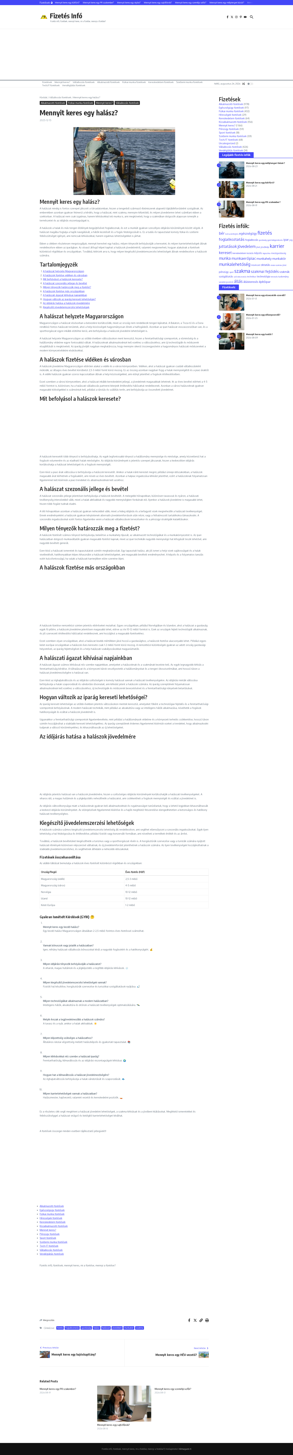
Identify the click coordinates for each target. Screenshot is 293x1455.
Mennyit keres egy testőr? (259, 334)
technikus (251, 276)
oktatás (265, 265)
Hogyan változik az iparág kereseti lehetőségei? (69, 299)
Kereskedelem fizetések (161, 82)
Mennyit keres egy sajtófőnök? (113, 1424)
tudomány (283, 276)
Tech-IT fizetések (49, 1245)
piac (284, 265)
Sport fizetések (48, 1237)
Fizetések (47, 82)
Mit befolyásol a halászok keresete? (63, 279)
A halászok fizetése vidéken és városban (65, 275)
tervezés (274, 276)
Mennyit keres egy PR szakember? (58, 1388)
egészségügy (248, 233)
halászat (106, 1328)
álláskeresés (250, 282)
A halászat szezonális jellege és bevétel (65, 283)
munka (225, 258)
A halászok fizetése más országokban (64, 291)
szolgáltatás (226, 276)
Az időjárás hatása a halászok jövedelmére (66, 303)
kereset (225, 252)
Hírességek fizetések (51, 1218)
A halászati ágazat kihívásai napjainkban (65, 295)
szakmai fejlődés (265, 271)
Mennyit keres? (62, 82)
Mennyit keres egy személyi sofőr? (173, 1388)
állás (238, 281)
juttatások (228, 246)
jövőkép (265, 247)
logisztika (266, 253)
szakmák (284, 271)
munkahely (264, 258)
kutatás (250, 253)
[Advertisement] (146, 54)
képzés (258, 253)
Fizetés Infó (66, 15)
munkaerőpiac (243, 258)
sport (231, 272)
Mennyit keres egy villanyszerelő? (263, 314)
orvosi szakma (276, 265)
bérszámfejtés (231, 234)
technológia (263, 276)
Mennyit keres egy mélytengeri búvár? (265, 163)
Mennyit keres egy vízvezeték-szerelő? (266, 295)
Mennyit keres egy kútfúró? (260, 182)
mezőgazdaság (278, 253)
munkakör (128, 1328)
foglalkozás (251, 239)
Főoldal (43, 97)
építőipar (265, 282)
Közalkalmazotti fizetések (54, 1226)
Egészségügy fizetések (52, 1210)
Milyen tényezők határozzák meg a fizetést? (67, 287)
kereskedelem (239, 253)
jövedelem (117, 1328)
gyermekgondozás (275, 240)
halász (97, 1328)
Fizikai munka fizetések (134, 82)
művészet (255, 265)
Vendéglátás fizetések (73, 85)
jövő (258, 247)
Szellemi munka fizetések (189, 82)
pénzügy (224, 271)
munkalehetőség (234, 264)
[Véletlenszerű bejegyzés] (243, 83)
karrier (277, 246)
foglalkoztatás (72, 1328)
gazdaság (86, 1328)
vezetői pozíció (226, 282)
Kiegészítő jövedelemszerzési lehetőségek (66, 307)
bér (222, 233)
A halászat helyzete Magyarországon (63, 271)
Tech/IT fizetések (51, 85)
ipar (286, 239)
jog (290, 240)
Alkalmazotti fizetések (108, 82)
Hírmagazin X (185, 1449)
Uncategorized (227, 143)
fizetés (60, 1328)
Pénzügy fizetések (50, 1234)
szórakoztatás (240, 276)
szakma (139, 1328)
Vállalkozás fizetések (84, 82)
